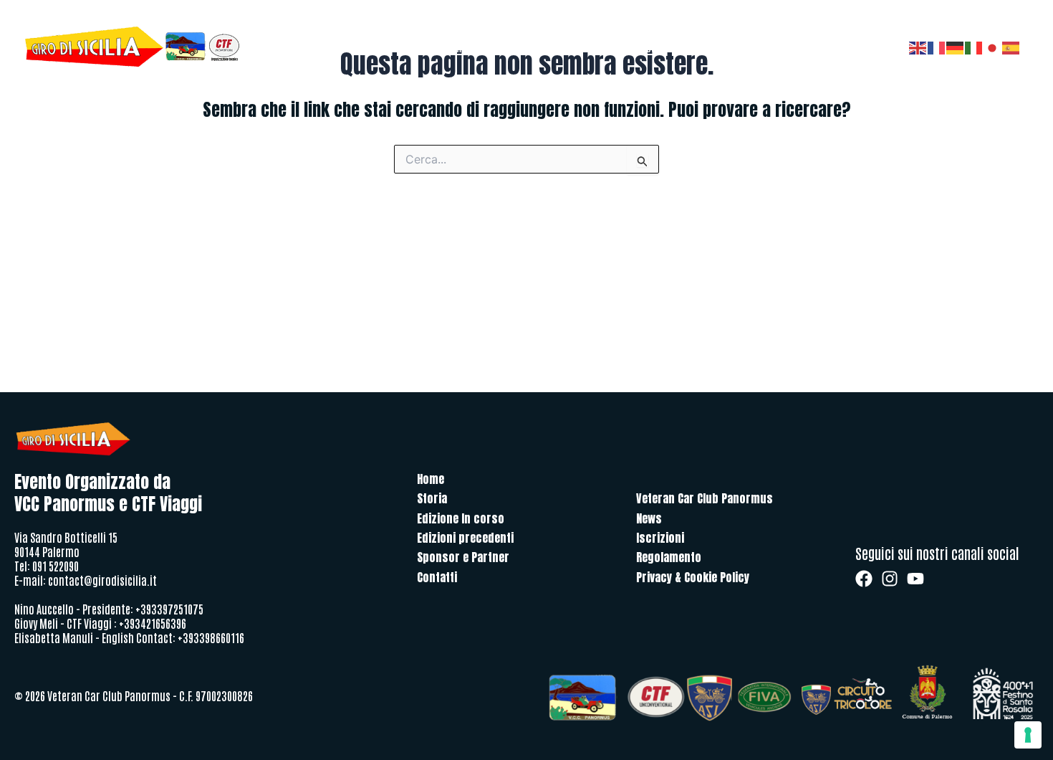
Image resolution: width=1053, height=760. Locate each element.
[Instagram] (889, 578)
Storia (400, 47)
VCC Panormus (859, 47)
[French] (937, 47)
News (649, 518)
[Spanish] (1011, 47)
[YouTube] (915, 578)
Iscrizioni (660, 537)
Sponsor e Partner (780, 47)
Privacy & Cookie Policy (692, 577)
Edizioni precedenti (638, 47)
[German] (955, 47)
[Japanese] (993, 47)
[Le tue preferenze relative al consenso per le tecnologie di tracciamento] (1028, 735)
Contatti (711, 47)
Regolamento (668, 557)
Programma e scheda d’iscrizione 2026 (505, 47)
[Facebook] (863, 578)
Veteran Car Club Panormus (704, 498)
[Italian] (974, 47)
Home (361, 47)
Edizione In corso (460, 518)
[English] (918, 47)
